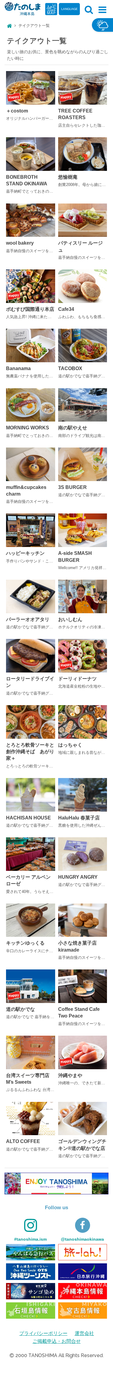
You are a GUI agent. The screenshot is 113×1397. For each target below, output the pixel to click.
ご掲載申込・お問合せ (57, 1341)
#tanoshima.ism (30, 1239)
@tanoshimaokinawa (82, 1239)
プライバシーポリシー (43, 1333)
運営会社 (84, 1333)
